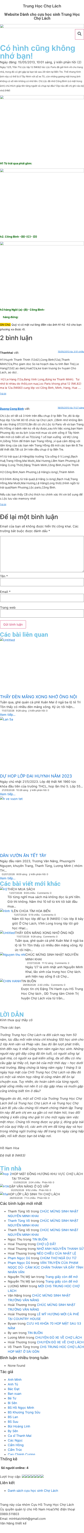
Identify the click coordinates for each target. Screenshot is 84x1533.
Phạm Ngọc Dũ (19, 1258)
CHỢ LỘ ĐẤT (46, 1244)
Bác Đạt (14, 1389)
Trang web (8, 607)
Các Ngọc (15, 1440)
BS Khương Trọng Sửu (24, 1412)
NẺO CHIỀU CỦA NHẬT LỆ (56, 1253)
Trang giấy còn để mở (61, 1277)
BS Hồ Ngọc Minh (21, 1408)
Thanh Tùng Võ (19, 1221)
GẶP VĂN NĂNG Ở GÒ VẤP (29, 1186)
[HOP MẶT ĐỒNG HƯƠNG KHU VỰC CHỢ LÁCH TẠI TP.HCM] (6, 1175)
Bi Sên (12, 1403)
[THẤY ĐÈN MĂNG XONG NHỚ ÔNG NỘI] (7, 938)
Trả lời (3, 393)
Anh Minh (14, 1379)
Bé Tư (12, 1398)
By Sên (13, 1431)
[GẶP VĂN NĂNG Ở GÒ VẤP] (4, 1187)
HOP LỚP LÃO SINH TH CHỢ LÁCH (34, 1194)
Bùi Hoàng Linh (19, 1426)
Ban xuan (14, 1393)
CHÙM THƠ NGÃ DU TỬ (58, 1258)
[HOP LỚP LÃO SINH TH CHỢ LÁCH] (4, 1195)
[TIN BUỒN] (10, 993)
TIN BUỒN (28, 981)
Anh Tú (13, 1384)
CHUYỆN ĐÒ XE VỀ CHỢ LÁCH (58, 1337)
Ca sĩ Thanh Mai (19, 1436)
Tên (4, 576)
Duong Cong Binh (12, 408)
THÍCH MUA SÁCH (21, 889)
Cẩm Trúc (15, 1450)
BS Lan (13, 1417)
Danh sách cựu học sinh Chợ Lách (33, 1490)
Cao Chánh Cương (21, 1454)
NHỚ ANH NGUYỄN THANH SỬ (60, 1249)
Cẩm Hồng (16, 1445)
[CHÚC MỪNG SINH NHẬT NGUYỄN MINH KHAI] (12, 960)
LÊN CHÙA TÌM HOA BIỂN (31, 911)
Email (5, 591)
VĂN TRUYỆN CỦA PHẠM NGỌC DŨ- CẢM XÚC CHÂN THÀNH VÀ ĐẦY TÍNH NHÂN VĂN (45, 1267)
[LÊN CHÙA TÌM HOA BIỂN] (6, 916)
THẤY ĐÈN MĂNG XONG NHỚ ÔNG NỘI (44, 933)
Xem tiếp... (7, 715)
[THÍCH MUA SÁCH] (3, 889)
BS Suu (13, 1422)
